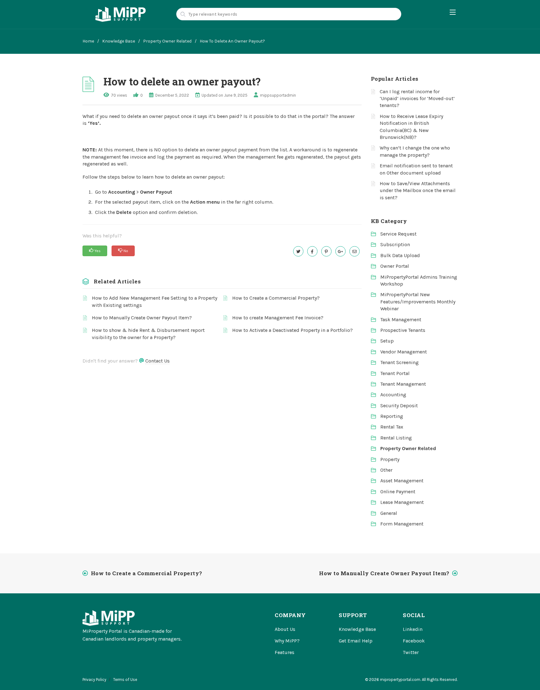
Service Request (398, 234)
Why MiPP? (287, 641)
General (388, 513)
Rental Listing (396, 438)
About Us (285, 629)
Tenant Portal (395, 373)
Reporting (391, 416)
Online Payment (397, 492)
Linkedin (412, 629)
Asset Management (401, 481)
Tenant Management (403, 384)
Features (284, 652)
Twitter (411, 652)
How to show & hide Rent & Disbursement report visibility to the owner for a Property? (148, 333)
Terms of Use (125, 679)
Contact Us (157, 361)
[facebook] (312, 251)
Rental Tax (391, 427)
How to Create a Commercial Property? (276, 298)
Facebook (414, 641)
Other (386, 470)
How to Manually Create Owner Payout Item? (142, 318)
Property (389, 459)
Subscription (395, 244)
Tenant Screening (399, 362)
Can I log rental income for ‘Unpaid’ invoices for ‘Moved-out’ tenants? (417, 99)
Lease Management (402, 502)
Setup (387, 341)
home (88, 41)
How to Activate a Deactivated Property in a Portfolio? (292, 330)
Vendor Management (403, 352)
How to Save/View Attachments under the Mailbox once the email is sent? (418, 190)
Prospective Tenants (402, 330)
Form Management (401, 524)
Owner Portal (394, 266)
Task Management (400, 319)
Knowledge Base (118, 41)
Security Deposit (399, 405)
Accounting (393, 395)
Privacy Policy (94, 679)
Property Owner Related (167, 41)
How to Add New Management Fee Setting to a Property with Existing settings (154, 301)
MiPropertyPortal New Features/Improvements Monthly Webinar (417, 302)
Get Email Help (355, 641)
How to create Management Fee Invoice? (277, 318)
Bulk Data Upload (400, 255)
